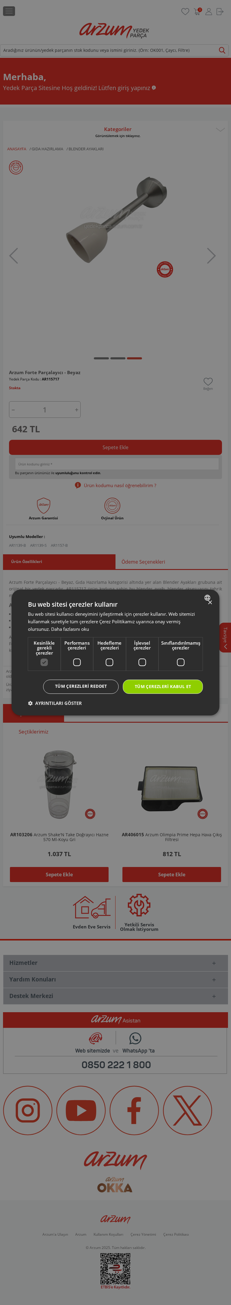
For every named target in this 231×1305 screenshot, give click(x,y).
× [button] (210, 602)
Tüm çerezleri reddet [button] (81, 686)
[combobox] (208, 598)
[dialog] (115, 652)
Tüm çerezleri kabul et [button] (163, 686)
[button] (55, 703)
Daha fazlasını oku (70, 629)
